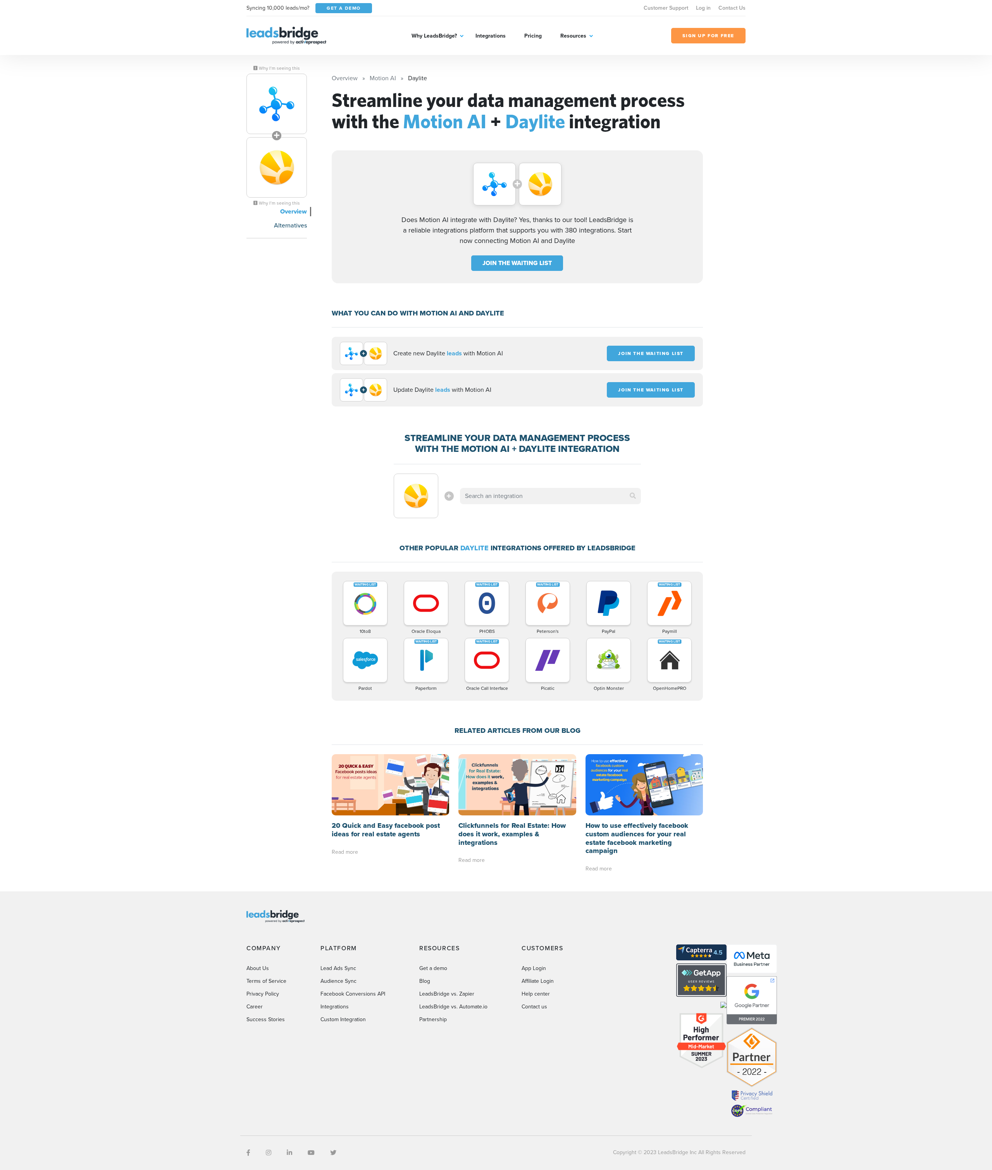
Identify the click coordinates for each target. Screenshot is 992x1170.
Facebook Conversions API (352, 994)
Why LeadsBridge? (434, 36)
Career (254, 1007)
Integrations (490, 36)
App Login (534, 968)
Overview (293, 211)
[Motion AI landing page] (276, 104)
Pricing (533, 36)
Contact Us (732, 8)
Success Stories (265, 1019)
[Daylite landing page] (276, 167)
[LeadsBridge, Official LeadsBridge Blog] (286, 35)
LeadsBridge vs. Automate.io (453, 1007)
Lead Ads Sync (338, 968)
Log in (703, 8)
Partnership (433, 1019)
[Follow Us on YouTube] (311, 1152)
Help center (536, 994)
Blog (424, 981)
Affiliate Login (538, 981)
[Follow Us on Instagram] (268, 1152)
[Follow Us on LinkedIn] (289, 1152)
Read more (345, 852)
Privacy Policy (262, 994)
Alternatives (290, 225)
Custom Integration (343, 1019)
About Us (257, 968)
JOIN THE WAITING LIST (517, 262)
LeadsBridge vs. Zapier (446, 994)
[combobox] (550, 496)
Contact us (534, 1007)
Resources (573, 36)
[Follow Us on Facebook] (248, 1152)
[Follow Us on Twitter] (333, 1152)
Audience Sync (338, 981)
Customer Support (666, 8)
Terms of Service (266, 981)
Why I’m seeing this (279, 68)
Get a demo (433, 968)
